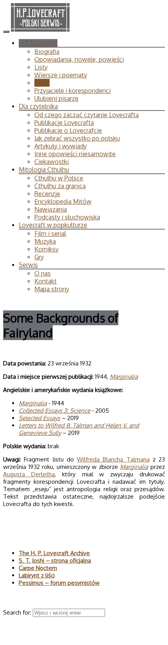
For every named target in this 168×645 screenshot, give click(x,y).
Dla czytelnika (38, 106)
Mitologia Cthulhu (44, 169)
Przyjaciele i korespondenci (72, 90)
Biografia (46, 51)
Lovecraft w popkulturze (53, 225)
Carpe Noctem (38, 568)
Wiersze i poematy (60, 75)
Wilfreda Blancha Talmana (113, 459)
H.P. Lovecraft (38, 43)
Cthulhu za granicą (60, 186)
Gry (39, 257)
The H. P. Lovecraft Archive (54, 553)
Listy (41, 67)
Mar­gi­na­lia (124, 376)
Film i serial (50, 233)
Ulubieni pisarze (56, 98)
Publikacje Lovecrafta (64, 123)
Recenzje (47, 194)
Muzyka (45, 241)
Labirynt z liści (37, 575)
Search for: (18, 612)
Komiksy (46, 249)
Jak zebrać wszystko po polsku (77, 138)
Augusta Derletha (29, 474)
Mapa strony (51, 289)
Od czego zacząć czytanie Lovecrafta (86, 115)
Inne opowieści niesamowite (75, 154)
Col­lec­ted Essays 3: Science (54, 410)
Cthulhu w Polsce (58, 178)
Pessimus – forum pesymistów (59, 582)
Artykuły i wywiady (60, 146)
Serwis (28, 265)
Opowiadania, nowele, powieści (79, 59)
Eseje (42, 83)
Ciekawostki (51, 162)
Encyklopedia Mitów (62, 201)
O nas (42, 273)
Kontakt (45, 281)
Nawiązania (50, 209)
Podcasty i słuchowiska (67, 217)
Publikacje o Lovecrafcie (68, 130)
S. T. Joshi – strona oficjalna (55, 560)
